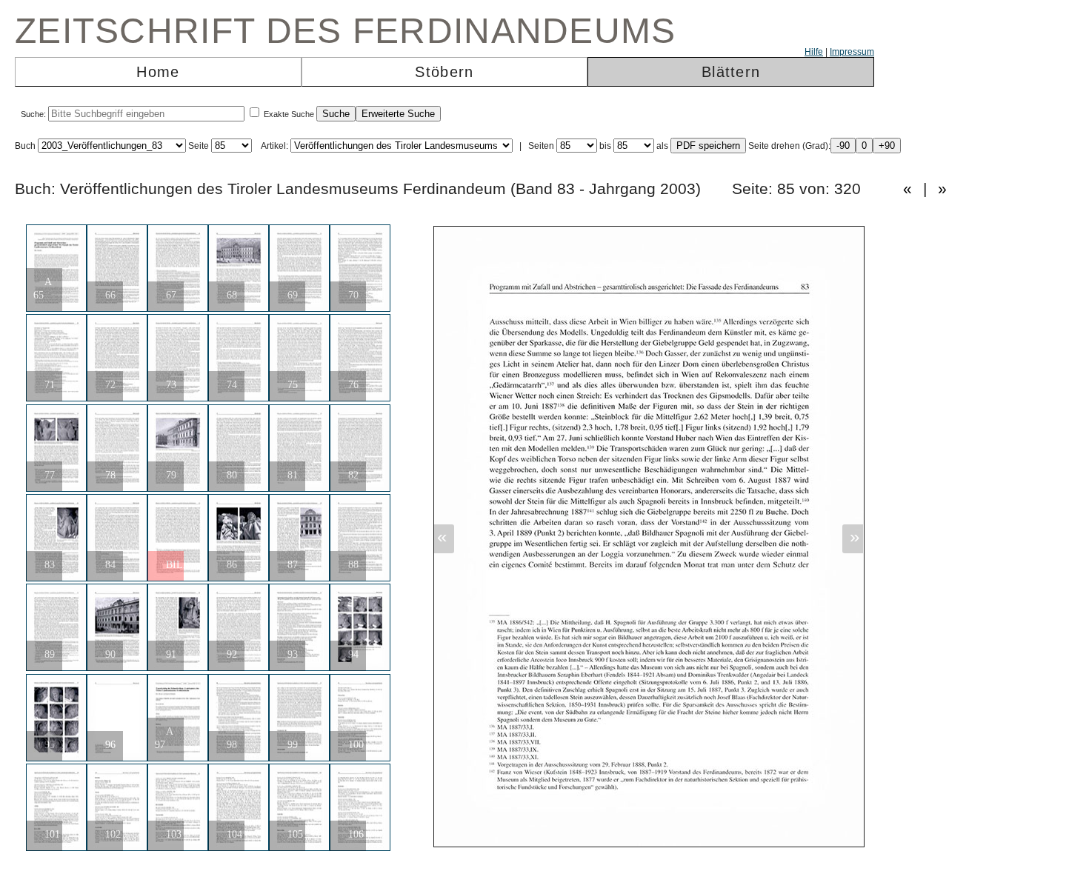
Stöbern (444, 72)
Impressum (852, 52)
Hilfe (814, 52)
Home (157, 72)
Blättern (731, 72)
